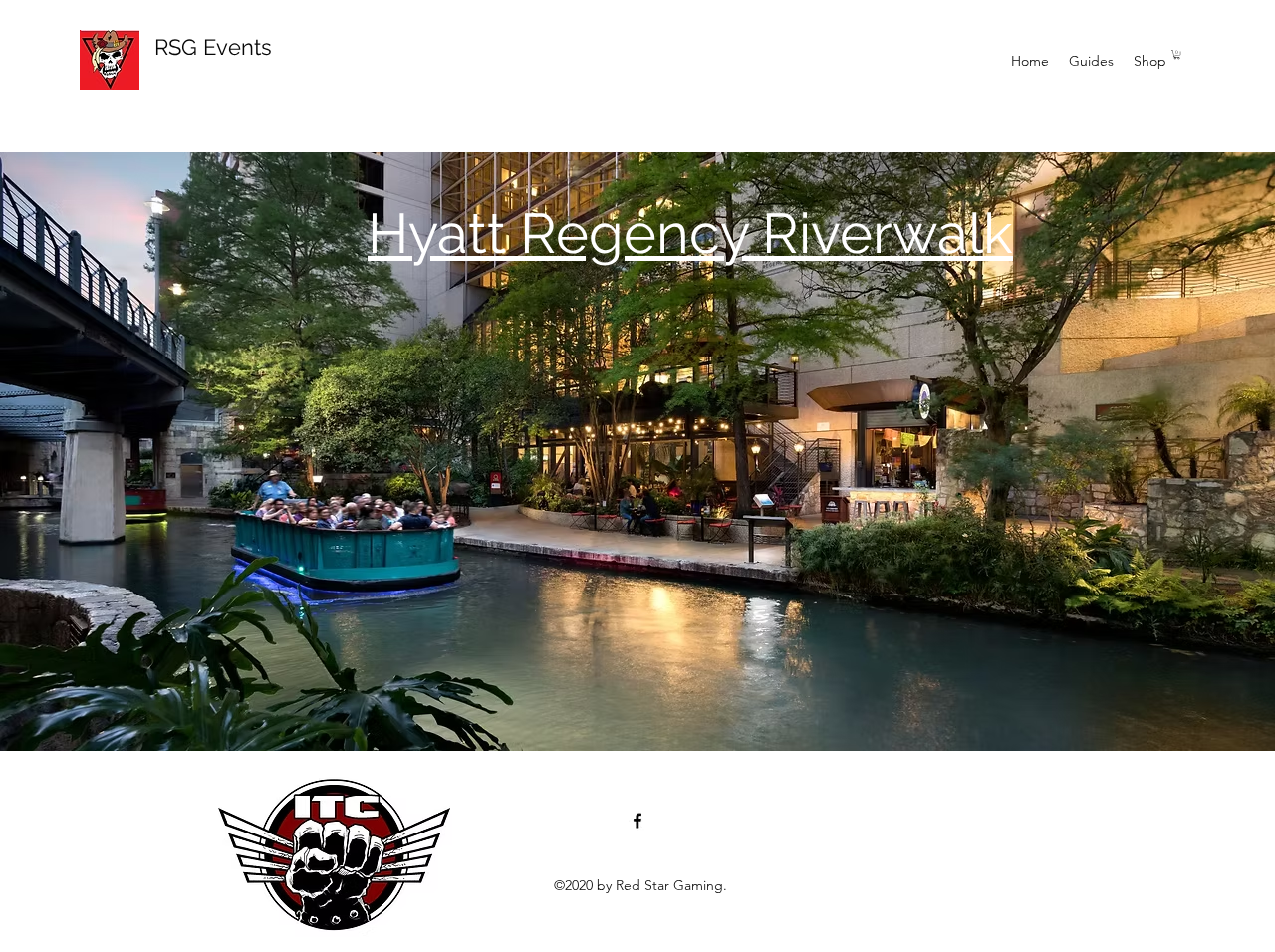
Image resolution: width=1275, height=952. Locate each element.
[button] (1176, 54)
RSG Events (213, 47)
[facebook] (637, 821)
